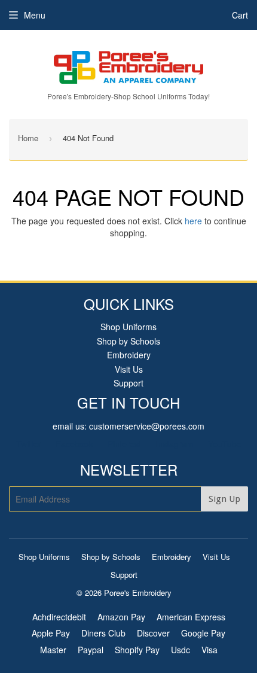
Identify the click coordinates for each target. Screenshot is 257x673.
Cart (240, 15)
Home (28, 138)
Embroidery (129, 355)
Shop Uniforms (128, 327)
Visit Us (129, 369)
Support (128, 383)
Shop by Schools (128, 341)
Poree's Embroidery (138, 592)
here (193, 221)
